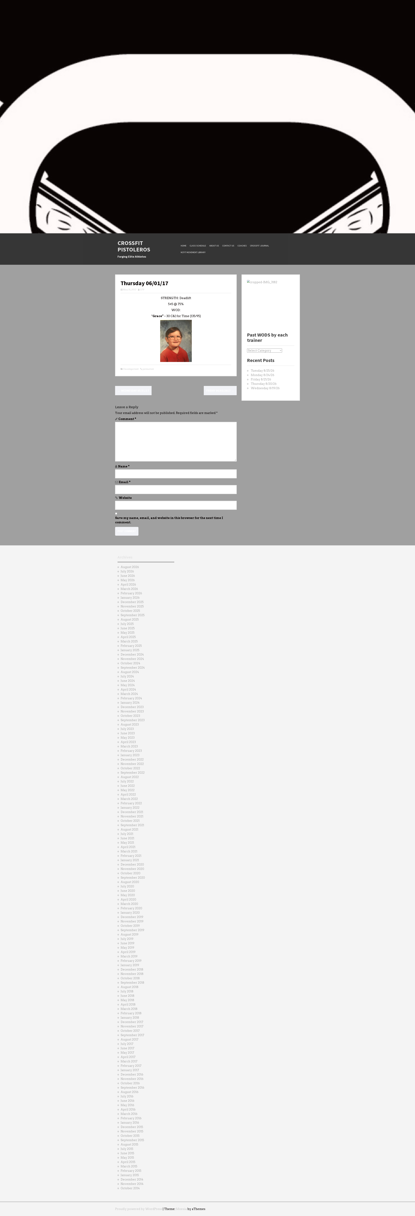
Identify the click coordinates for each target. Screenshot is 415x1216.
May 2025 (128, 632)
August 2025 (130, 619)
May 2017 (127, 1052)
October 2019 (130, 925)
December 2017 (132, 1022)
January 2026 (130, 597)
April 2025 (128, 637)
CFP (142, 289)
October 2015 (130, 1135)
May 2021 (127, 842)
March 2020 (129, 904)
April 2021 (128, 847)
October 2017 (130, 1030)
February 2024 (131, 698)
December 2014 (132, 1179)
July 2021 (127, 834)
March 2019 (129, 956)
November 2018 (132, 974)
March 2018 (129, 1009)
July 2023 (127, 729)
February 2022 (131, 803)
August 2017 (129, 1039)
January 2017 (130, 1070)
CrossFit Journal (259, 245)
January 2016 (130, 1122)
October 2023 (130, 715)
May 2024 (128, 685)
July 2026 (127, 571)
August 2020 (130, 882)
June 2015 (127, 1153)
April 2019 (128, 952)
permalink (148, 369)
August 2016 (129, 1092)
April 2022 (128, 794)
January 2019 (130, 965)
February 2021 (131, 855)
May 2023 (128, 737)
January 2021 (130, 860)
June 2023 (128, 733)
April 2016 (128, 1109)
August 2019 (129, 934)
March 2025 (129, 641)
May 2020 (128, 895)
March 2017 (129, 1061)
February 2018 (131, 1013)
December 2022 (132, 759)
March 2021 (129, 851)
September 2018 (132, 982)
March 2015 (129, 1166)
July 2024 (127, 676)
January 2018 (130, 1017)
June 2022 (128, 785)
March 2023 (129, 746)
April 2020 (128, 899)
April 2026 (128, 584)
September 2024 (133, 667)
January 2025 (130, 650)
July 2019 (127, 939)
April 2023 (128, 742)
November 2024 (132, 659)
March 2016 (129, 1114)
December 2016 (132, 1074)
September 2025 (133, 615)
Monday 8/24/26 (262, 375)
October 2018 (130, 978)
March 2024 (129, 694)
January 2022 (130, 807)
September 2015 (132, 1140)
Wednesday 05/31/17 (133, 390)
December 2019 (132, 917)
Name (124, 466)
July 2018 (127, 991)
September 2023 (133, 720)
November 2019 (132, 921)
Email (124, 482)
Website (125, 498)
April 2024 (128, 689)
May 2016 (127, 1105)
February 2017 (131, 1065)
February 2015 (131, 1170)
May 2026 (128, 580)
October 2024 (130, 663)
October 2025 (130, 610)
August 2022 (130, 777)
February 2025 (131, 645)
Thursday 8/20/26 (264, 383)
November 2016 (132, 1079)
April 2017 (128, 1057)
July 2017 (127, 1044)
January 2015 (130, 1175)
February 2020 (131, 908)
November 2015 (132, 1131)
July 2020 (127, 886)
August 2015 (129, 1144)
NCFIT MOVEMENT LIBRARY (193, 252)
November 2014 (132, 1184)
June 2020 (128, 890)
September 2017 (132, 1035)
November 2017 (132, 1026)
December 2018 (132, 969)
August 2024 (130, 672)
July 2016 (127, 1096)
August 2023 (130, 724)
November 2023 (132, 711)
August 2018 (129, 987)
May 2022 (128, 790)
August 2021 (129, 829)
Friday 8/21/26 (261, 379)
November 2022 (132, 764)
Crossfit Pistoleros (134, 246)
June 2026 (128, 575)
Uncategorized (130, 369)
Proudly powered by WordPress (138, 1209)
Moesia (181, 1209)
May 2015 (127, 1157)
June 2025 (128, 628)
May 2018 (127, 1000)
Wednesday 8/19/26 (265, 388)
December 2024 (132, 654)
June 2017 (127, 1048)
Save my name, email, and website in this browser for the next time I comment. (169, 520)
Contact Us (228, 245)
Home (183, 245)
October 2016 (130, 1083)
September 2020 (133, 877)
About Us (214, 245)
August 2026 (130, 567)
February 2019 (131, 960)
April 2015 (128, 1162)
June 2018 (127, 995)
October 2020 (130, 873)
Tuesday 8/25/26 (262, 370)
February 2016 (131, 1118)
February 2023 (131, 750)
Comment (127, 419)
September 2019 (132, 930)
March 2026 (129, 589)
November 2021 (132, 816)
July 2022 (127, 781)
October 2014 (130, 1188)
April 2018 (128, 1004)
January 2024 (130, 702)
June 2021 (127, 838)
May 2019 (127, 947)
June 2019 (127, 943)
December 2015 (132, 1127)
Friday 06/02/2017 (220, 390)
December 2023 (132, 707)
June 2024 (128, 680)
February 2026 (131, 593)
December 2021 (132, 812)
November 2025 (132, 606)
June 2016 (127, 1100)
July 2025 (127, 624)
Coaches (242, 245)
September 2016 (132, 1087)
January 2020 (130, 912)
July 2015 (127, 1149)
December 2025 (132, 602)
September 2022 (133, 772)
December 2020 (132, 864)
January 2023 (130, 755)
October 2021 (130, 820)
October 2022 (130, 768)
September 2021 (132, 825)
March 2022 (129, 799)
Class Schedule (198, 245)
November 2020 (132, 869)
